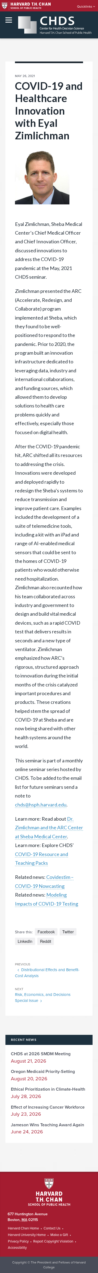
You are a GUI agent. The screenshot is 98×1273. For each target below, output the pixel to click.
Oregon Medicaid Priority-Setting (43, 1071)
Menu (8, 20)
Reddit (45, 941)
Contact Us (52, 1228)
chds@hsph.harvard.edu (40, 805)
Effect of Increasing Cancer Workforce (48, 1107)
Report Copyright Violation (53, 1241)
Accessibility (17, 1248)
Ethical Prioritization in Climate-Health (48, 1089)
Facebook (46, 931)
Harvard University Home (27, 1235)
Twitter (68, 931)
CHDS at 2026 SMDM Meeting (41, 1054)
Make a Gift (59, 1235)
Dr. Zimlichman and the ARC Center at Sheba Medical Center (49, 827)
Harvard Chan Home (23, 1228)
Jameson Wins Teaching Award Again (47, 1125)
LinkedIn (25, 941)
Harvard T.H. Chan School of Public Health (49, 1192)
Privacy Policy (18, 1241)
